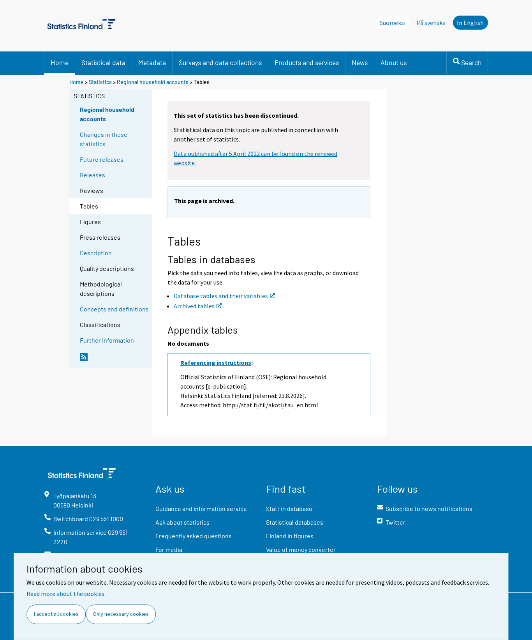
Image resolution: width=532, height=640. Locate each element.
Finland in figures (290, 535)
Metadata (152, 62)
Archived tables (194, 306)
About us (394, 62)
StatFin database (289, 508)
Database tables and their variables (221, 296)
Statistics (100, 82)
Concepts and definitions (114, 309)
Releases (92, 175)
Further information (107, 340)
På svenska (431, 23)
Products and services (307, 62)
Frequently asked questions (193, 535)
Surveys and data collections (220, 62)
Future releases (101, 159)
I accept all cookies (56, 613)
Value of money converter (301, 549)
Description (96, 252)
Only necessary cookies (121, 613)
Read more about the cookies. (66, 594)
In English (470, 23)
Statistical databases (294, 522)
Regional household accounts (152, 82)
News (360, 62)
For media (168, 549)
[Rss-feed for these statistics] (114, 360)
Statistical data (103, 62)
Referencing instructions (215, 362)
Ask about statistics (182, 522)
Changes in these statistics (103, 139)
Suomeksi (392, 23)
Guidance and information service (201, 508)
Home (60, 62)
